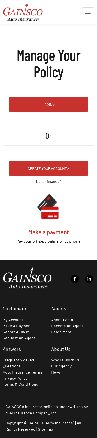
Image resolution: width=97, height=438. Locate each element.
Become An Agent (67, 325)
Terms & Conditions (20, 384)
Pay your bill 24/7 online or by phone (48, 241)
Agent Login (62, 319)
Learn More (61, 331)
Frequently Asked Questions (18, 362)
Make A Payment (17, 325)
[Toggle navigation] (88, 11)
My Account (13, 319)
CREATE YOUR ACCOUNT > (48, 168)
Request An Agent (19, 337)
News (56, 371)
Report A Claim (16, 331)
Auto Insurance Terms (22, 371)
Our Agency (61, 365)
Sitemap (45, 429)
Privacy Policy (15, 378)
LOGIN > (48, 104)
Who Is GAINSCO (66, 359)
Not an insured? (48, 181)
